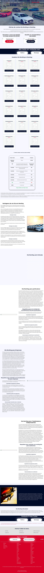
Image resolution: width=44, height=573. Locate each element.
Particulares (20, 2)
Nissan (32, 549)
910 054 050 (35, 2)
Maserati (32, 544)
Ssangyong (32, 557)
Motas (23, 2)
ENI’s (12, 2)
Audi (17, 546)
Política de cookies (24, 571)
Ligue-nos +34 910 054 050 (29, 539)
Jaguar (18, 559)
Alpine (18, 545)
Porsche (32, 552)
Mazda (32, 545)
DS (17, 552)
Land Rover (19, 562)
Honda (18, 557)
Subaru (32, 558)
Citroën (18, 549)
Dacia (18, 551)
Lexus (32, 543)
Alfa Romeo (19, 544)
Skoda (32, 556)
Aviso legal (19, 571)
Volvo (31, 563)
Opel (31, 550)
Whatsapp (36, 52)
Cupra (18, 550)
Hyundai (18, 558)
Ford (17, 556)
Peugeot (32, 551)
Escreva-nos (15, 539)
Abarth (18, 543)
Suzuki (32, 559)
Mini (31, 546)
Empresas (15, 2)
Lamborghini (19, 563)
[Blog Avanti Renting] (43, 2)
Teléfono (22, 52)
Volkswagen (33, 562)
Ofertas (9, 2)
